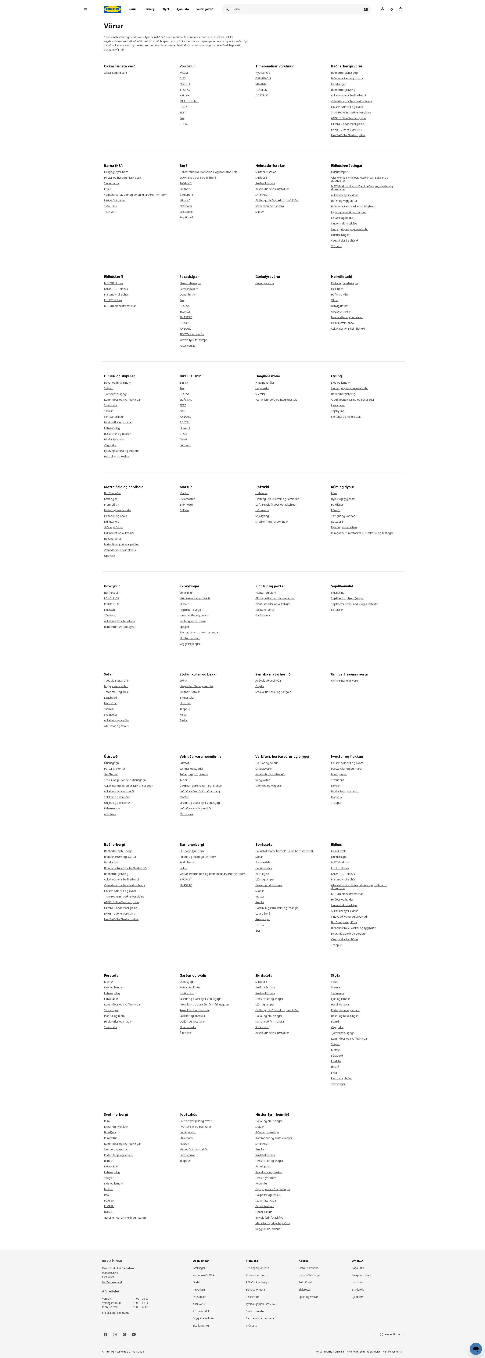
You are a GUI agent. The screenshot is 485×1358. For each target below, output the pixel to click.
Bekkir (183, 720)
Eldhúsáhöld (111, 521)
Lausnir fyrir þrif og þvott (347, 106)
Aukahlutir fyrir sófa (116, 720)
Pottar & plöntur (114, 768)
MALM (184, 72)
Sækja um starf (361, 1275)
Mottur (184, 493)
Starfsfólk (358, 1289)
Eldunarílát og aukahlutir (119, 533)
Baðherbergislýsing (343, 89)
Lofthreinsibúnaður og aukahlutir (276, 504)
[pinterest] (124, 1334)
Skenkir (108, 411)
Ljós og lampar (340, 382)
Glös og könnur (113, 527)
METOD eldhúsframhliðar (120, 305)
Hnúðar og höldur (342, 217)
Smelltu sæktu (255, 1311)
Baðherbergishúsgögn (345, 72)
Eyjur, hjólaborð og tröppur (348, 212)
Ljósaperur (338, 405)
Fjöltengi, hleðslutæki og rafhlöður (277, 200)
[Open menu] (86, 9)
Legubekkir (262, 388)
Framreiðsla (111, 504)
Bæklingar (199, 1268)
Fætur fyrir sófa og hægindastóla (276, 399)
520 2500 (108, 1276)
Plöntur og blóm (190, 638)
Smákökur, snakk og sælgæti (273, 691)
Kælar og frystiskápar (344, 283)
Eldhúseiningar (340, 234)
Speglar (184, 626)
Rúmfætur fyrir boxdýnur (120, 626)
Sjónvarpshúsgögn (116, 394)
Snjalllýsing (337, 411)
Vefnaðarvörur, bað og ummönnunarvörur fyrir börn (213, 873)
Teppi (183, 780)
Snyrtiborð (186, 217)
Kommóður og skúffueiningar (122, 399)
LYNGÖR (109, 609)
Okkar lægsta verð (115, 72)
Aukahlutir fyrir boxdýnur (119, 621)
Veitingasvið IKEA (203, 1275)
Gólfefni (184, 510)
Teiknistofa (253, 1297)
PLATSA (184, 305)
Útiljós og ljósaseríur (117, 802)
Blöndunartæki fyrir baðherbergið (125, 868)
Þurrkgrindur (339, 774)
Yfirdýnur (110, 615)
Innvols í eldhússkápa (344, 223)
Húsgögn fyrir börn (116, 172)
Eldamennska (112, 808)
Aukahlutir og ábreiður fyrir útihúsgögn (128, 785)
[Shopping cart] (400, 9)
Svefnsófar (110, 714)
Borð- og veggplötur (344, 200)
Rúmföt (335, 510)
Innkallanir (199, 1289)
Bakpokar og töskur (116, 456)
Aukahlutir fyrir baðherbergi (348, 95)
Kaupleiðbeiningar (310, 1275)
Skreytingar (262, 919)
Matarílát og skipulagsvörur (121, 544)
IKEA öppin (199, 1297)
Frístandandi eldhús (116, 294)
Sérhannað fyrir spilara (269, 206)
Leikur (108, 189)
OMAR (184, 439)
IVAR (182, 411)
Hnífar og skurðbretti (117, 510)
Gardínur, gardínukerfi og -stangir (201, 785)
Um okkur (358, 1282)
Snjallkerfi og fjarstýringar (271, 521)
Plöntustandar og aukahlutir (273, 604)
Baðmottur (187, 504)
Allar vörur (199, 1304)
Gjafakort (199, 1282)
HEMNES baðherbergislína (347, 123)
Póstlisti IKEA (201, 1311)
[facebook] (105, 1334)
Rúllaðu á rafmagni (257, 1282)
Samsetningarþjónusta (260, 1318)
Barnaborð (186, 194)
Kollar (183, 714)
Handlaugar (338, 84)
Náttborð (186, 206)
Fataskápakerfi (189, 288)
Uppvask (109, 555)
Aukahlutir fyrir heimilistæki (348, 328)
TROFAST (186, 89)
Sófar (334, 981)
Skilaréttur (305, 1289)
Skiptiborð (186, 211)
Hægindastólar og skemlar (196, 686)
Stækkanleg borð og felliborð (198, 177)
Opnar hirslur (188, 294)
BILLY (183, 106)
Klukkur (184, 604)
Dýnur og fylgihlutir (343, 498)
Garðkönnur (262, 615)
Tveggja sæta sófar (116, 680)
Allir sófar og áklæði (116, 726)
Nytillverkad (262, 72)
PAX (182, 118)
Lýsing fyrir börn (114, 200)
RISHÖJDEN (111, 604)
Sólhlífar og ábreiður (117, 797)
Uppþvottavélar (341, 311)
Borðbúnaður (112, 493)
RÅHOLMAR (111, 598)
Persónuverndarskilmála (330, 1351)
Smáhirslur (262, 194)
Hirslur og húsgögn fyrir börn (122, 177)
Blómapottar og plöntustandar (199, 632)
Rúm (334, 493)
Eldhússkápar (339, 172)
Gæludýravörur (264, 283)
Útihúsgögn (111, 763)
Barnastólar (187, 697)
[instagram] (115, 1334)
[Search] (227, 9)
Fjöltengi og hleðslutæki (346, 416)
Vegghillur (110, 445)
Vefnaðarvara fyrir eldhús (120, 550)
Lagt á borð (263, 913)
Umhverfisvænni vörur (345, 680)
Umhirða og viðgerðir (269, 785)
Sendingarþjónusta (257, 1268)
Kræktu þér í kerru (257, 1275)
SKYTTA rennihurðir (192, 334)
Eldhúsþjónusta (255, 1289)
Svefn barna (111, 183)
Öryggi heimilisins (203, 1318)
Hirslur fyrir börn (114, 439)
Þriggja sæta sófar (116, 686)
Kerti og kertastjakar (193, 621)
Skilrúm (259, 211)
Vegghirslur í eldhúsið (344, 240)
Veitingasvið (204, 9)
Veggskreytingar (190, 643)
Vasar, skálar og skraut (194, 615)
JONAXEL (185, 328)
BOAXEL (185, 322)
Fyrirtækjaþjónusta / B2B (261, 1304)
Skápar (108, 388)
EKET (183, 112)
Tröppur (336, 246)
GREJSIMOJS (263, 78)
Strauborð (337, 780)
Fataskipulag (188, 345)
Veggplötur (262, 780)
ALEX (183, 78)
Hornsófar (110, 703)
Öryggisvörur (263, 768)
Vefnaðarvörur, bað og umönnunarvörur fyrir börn (135, 194)
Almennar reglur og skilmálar (363, 1351)
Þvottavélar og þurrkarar (347, 317)
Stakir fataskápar (190, 283)
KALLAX (184, 95)
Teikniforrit (305, 1282)
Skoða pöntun (201, 1325)
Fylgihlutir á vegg (190, 609)
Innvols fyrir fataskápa (193, 340)
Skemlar (260, 394)
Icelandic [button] (390, 1334)
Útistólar (185, 703)
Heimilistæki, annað (343, 322)
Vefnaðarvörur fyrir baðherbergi (351, 101)
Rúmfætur (110, 1138)
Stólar (183, 680)
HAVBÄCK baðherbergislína (348, 135)
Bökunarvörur (112, 538)
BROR (183, 433)
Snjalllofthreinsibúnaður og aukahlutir (354, 604)
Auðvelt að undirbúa (268, 680)
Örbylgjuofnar (340, 305)
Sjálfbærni (358, 1297)
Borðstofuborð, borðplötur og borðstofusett (208, 172)
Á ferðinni (110, 814)
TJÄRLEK (261, 89)
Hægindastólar (264, 382)
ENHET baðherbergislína (346, 129)
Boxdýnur (337, 504)
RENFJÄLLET (112, 592)
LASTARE (185, 445)
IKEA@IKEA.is (110, 1272)
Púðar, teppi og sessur (194, 774)
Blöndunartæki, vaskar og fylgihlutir (353, 206)
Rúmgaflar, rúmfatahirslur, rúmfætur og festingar (362, 533)
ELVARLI (185, 311)
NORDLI (185, 84)
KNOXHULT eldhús (116, 288)
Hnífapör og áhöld (115, 516)
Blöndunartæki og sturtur (347, 78)
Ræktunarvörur (265, 609)
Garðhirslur (111, 774)
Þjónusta (183, 9)
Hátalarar (261, 493)
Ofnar (334, 300)
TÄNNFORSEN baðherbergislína (351, 112)
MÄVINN (260, 84)
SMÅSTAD (110, 206)
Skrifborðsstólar (265, 172)
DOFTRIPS (262, 95)
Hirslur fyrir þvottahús (345, 791)
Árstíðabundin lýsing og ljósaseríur (352, 399)
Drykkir (259, 686)
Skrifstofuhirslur (265, 183)
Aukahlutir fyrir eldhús (344, 195)
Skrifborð (185, 189)
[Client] (382, 9)
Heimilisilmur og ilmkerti (195, 598)
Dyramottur (187, 498)
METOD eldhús (189, 101)
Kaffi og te (110, 498)
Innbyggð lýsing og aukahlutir (349, 229)
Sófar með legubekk (116, 691)
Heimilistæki (338, 851)
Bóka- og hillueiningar (117, 382)
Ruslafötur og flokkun (117, 433)
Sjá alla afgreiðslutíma (115, 1312)
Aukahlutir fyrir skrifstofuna (272, 189)
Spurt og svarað (308, 1297)
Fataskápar (111, 998)
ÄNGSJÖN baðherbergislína (348, 118)
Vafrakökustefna (392, 1351)
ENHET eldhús (113, 300)
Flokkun (335, 785)
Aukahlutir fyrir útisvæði (119, 791)
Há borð (185, 200)
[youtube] (134, 1334)
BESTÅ (184, 123)
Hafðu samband (112, 1282)
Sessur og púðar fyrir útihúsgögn (125, 780)
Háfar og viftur (340, 294)
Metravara (186, 814)
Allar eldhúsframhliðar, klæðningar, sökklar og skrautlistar (359, 179)
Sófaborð (186, 183)
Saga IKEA (358, 1268)
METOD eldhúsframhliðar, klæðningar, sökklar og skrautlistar (362, 188)
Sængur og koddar (343, 516)
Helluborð (337, 288)
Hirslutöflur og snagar (118, 422)
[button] (133, 9)
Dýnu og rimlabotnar (344, 527)
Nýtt (166, 9)
